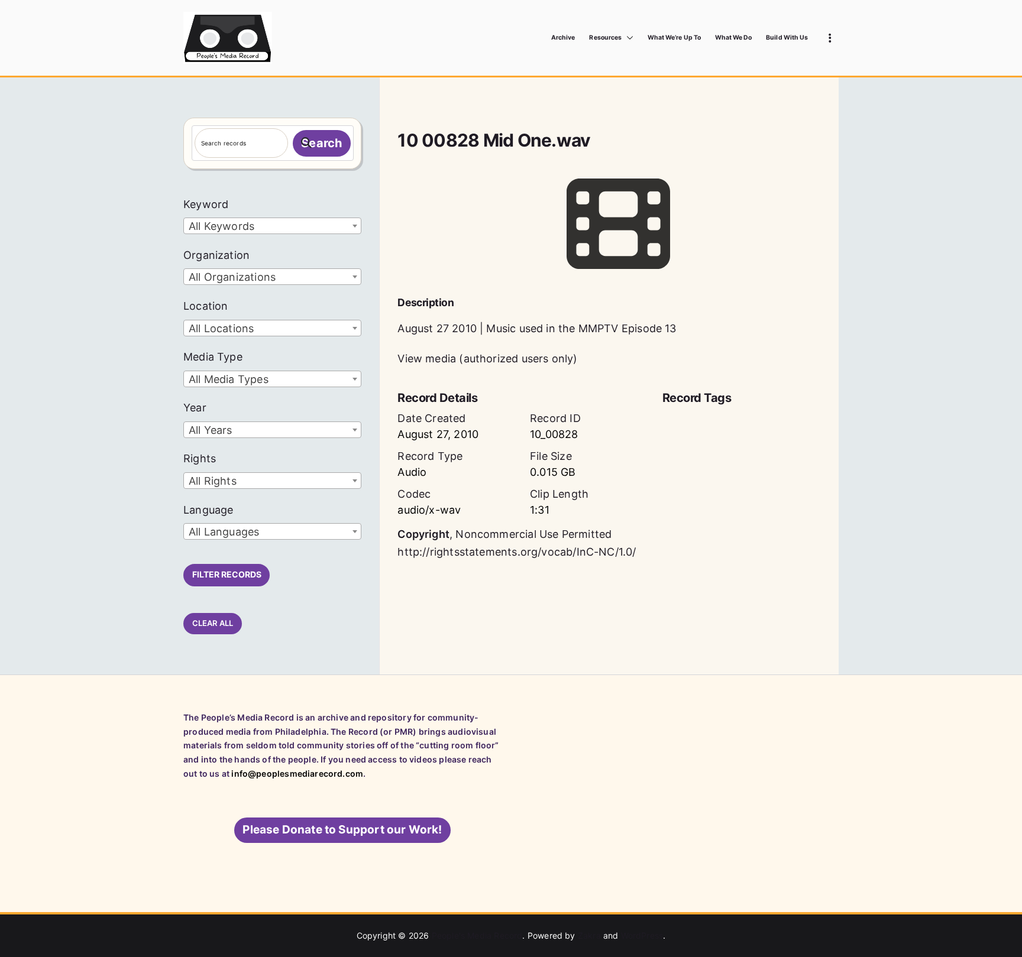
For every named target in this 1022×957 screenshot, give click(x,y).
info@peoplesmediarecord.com (297, 773)
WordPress (642, 935)
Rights (199, 458)
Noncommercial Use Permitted (533, 534)
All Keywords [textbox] (221, 226)
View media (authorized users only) (487, 358)
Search (321, 143)
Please (342, 829)
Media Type (212, 357)
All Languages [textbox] (224, 531)
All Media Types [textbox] (229, 379)
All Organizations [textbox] (232, 277)
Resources (605, 37)
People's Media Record (477, 935)
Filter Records (226, 574)
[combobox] (272, 226)
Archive (563, 37)
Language (208, 510)
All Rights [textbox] (213, 481)
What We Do (733, 37)
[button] (627, 38)
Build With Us (787, 37)
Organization (216, 255)
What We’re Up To (674, 37)
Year (194, 407)
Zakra (589, 935)
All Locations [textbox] (221, 328)
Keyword (205, 204)
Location (205, 306)
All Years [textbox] (210, 430)
